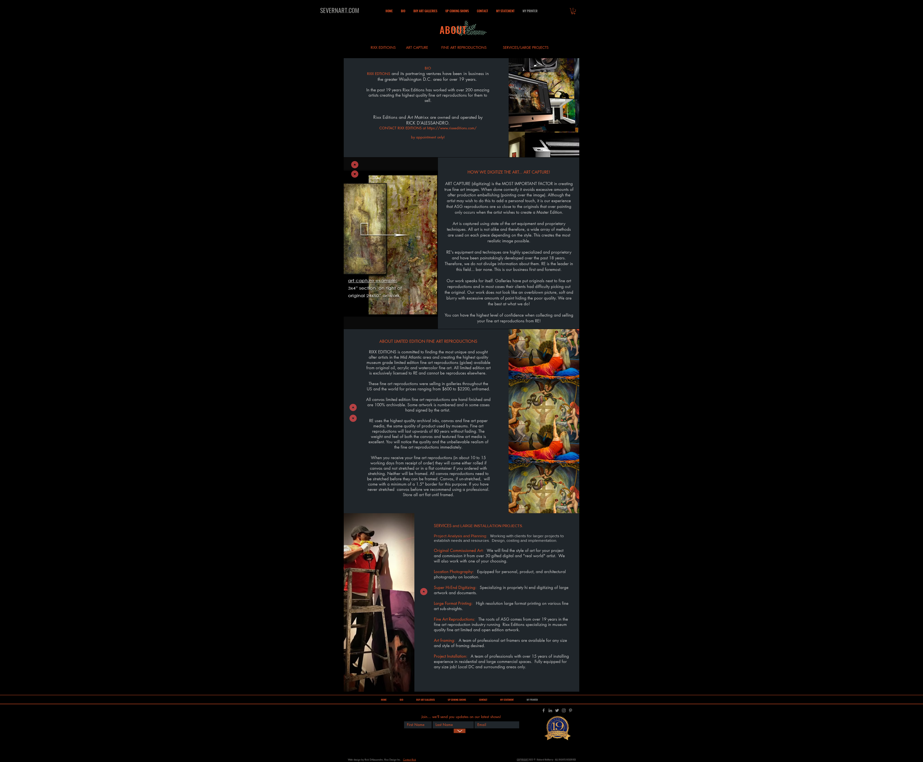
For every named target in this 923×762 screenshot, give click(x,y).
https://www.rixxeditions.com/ (452, 128)
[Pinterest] (570, 710)
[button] (425, 11)
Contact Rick (409, 759)
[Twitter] (557, 710)
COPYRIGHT (522, 759)
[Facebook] (543, 710)
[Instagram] (563, 710)
